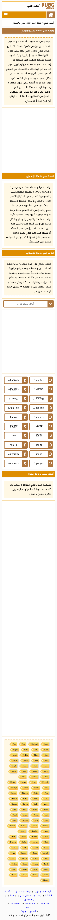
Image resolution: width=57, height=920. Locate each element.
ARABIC (29, 907)
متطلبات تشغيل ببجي (30, 895)
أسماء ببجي (49, 23)
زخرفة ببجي (29, 899)
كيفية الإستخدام (23, 892)
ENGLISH (44, 903)
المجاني (32, 911)
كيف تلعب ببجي (43, 892)
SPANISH (15, 903)
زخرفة (12, 895)
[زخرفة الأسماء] (50, 14)
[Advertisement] (28, 140)
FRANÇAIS (30, 903)
